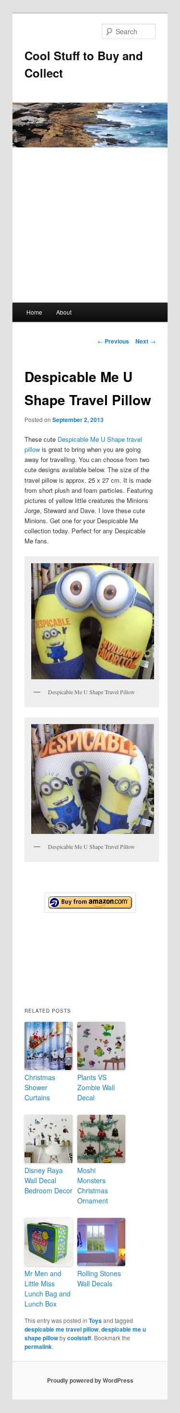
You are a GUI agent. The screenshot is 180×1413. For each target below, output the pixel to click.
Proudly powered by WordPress (90, 1380)
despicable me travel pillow (61, 1329)
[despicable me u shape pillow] (90, 903)
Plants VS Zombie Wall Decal (96, 1087)
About (64, 312)
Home (34, 312)
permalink (38, 1346)
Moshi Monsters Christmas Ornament (92, 1185)
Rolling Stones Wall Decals (99, 1278)
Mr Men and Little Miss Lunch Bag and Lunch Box (47, 1288)
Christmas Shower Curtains (39, 1087)
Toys (95, 1320)
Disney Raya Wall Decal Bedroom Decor (48, 1180)
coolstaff (79, 1338)
